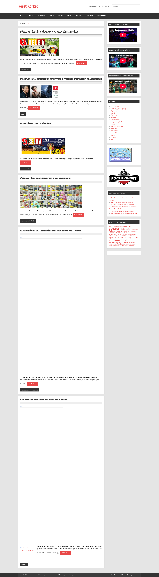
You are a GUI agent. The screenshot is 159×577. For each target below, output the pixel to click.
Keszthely (125, 234)
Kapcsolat (32, 575)
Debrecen (113, 231)
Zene (21, 16)
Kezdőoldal (23, 575)
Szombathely (118, 242)
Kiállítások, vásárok (117, 126)
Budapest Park (126, 229)
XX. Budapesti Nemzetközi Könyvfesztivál (122, 244)
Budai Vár (127, 226)
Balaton (114, 226)
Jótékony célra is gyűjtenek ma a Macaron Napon (45, 178)
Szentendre (124, 241)
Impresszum (51, 575)
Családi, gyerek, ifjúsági (28, 221)
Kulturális (41, 16)
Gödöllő (118, 232)
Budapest (115, 228)
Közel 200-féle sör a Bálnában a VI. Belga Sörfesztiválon (49, 31)
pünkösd (135, 239)
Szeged (117, 240)
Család (60, 16)
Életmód (114, 115)
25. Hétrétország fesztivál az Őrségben (124, 213)
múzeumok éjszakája (131, 237)
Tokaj (119, 244)
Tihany (115, 244)
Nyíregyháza (126, 239)
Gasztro (30, 16)
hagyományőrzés (124, 232)
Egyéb (113, 113)
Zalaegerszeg (126, 245)
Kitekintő (79, 16)
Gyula (111, 232)
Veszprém (124, 244)
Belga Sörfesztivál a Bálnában (36, 123)
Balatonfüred (120, 226)
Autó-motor (101, 16)
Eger (118, 231)
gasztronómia (132, 231)
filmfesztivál (123, 231)
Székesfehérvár (127, 242)
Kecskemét (118, 234)
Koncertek (114, 131)
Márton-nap (119, 237)
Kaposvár (112, 234)
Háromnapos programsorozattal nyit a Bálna (43, 399)
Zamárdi (132, 245)
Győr (114, 232)
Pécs (131, 239)
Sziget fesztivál (131, 241)
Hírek (52, 16)
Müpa (110, 239)
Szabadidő (114, 137)
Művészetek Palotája (117, 239)
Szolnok (111, 242)
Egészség (114, 111)
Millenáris (131, 236)
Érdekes (113, 117)
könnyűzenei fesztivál (118, 236)
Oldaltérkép (41, 575)
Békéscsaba (135, 229)
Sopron (111, 241)
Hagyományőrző (116, 122)
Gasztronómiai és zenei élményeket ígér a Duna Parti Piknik (50, 230)
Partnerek (72, 575)
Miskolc (111, 237)
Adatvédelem (62, 575)
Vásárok (90, 16)
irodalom (131, 232)
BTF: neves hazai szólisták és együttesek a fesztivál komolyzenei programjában (61, 79)
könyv (126, 236)
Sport (69, 16)
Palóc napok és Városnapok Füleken (122, 211)
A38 (110, 226)
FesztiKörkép (28, 6)
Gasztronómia (25, 69)
